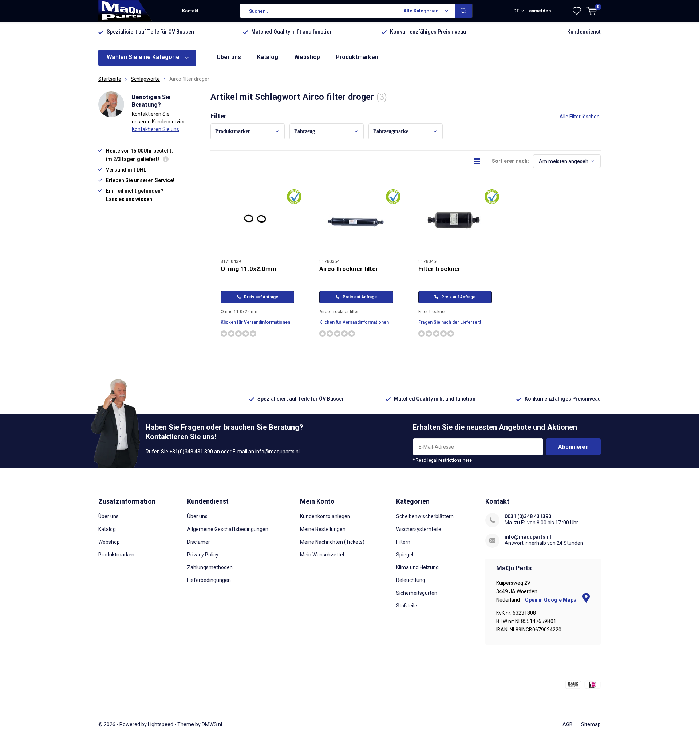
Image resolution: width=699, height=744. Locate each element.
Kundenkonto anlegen (325, 516)
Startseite (109, 79)
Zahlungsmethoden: (210, 567)
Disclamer (198, 542)
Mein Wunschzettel (322, 555)
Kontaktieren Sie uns (155, 129)
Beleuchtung (410, 580)
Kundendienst (584, 32)
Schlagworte (145, 79)
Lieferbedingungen (209, 580)
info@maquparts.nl (528, 537)
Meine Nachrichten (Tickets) (332, 542)
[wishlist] (577, 11)
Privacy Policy (202, 555)
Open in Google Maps (551, 600)
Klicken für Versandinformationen (255, 322)
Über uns (229, 57)
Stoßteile (406, 606)
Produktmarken (357, 57)
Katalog (267, 57)
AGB (567, 724)
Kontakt (190, 10)
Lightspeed (160, 724)
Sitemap (591, 724)
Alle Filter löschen (580, 116)
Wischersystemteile (418, 529)
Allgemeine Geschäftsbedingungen (227, 529)
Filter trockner (439, 268)
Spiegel (404, 555)
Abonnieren (573, 447)
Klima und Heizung (417, 567)
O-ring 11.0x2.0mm (248, 268)
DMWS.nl (212, 724)
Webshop (307, 57)
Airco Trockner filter (348, 268)
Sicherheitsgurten (416, 593)
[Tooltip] (166, 160)
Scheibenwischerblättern (425, 516)
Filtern (403, 542)
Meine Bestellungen (322, 529)
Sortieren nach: (510, 161)
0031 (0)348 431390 (528, 516)
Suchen (464, 11)
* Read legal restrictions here (442, 460)
